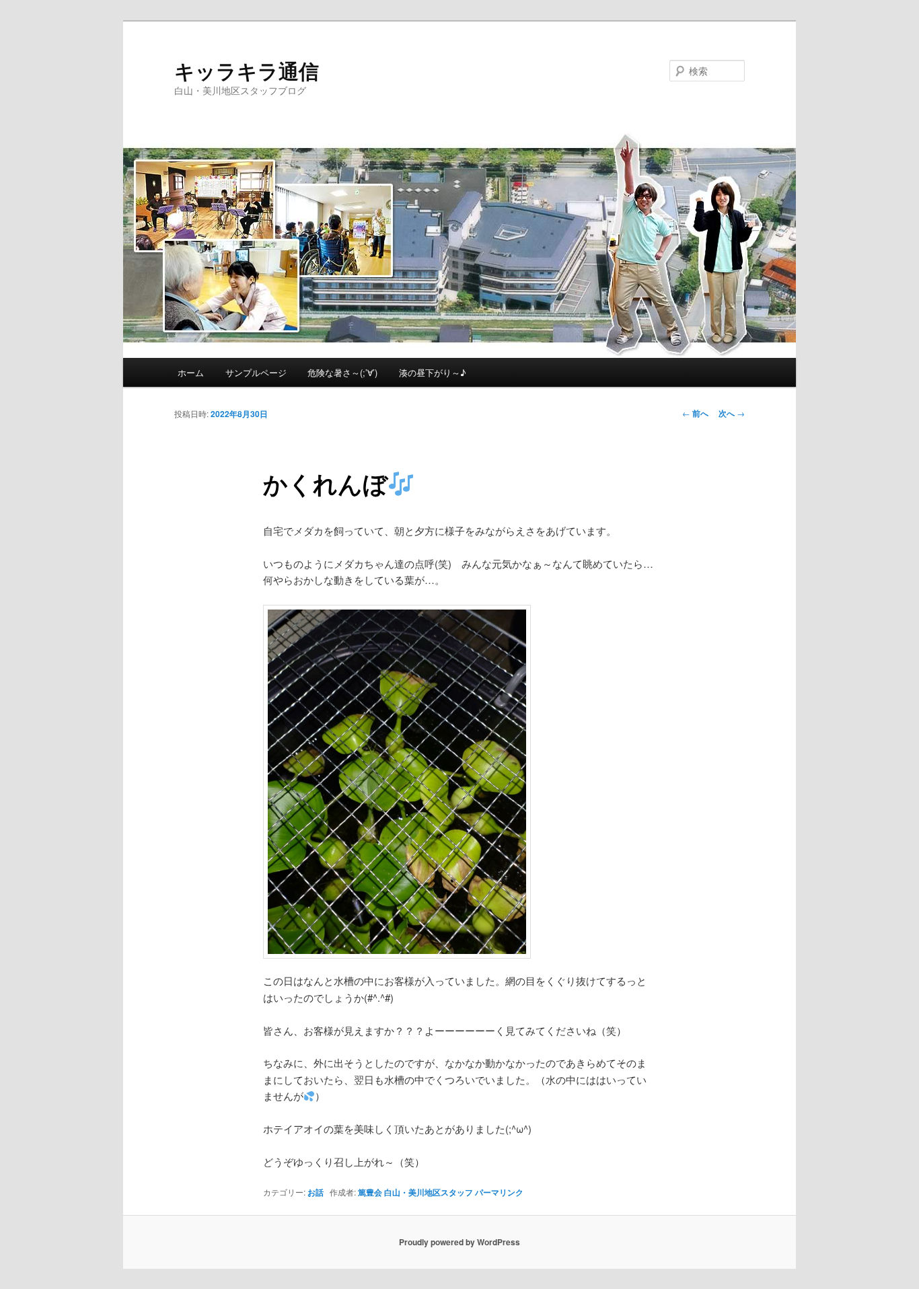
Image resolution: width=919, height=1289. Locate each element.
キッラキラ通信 (246, 70)
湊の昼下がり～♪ (432, 372)
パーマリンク (499, 1192)
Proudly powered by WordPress (459, 1242)
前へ (695, 413)
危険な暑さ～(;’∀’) (342, 372)
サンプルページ (256, 372)
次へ (732, 413)
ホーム (191, 372)
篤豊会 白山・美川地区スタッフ (415, 1192)
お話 (315, 1192)
